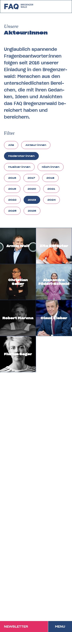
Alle (11, 144)
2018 (50, 177)
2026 (32, 210)
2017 (31, 177)
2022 (12, 199)
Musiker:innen (19, 166)
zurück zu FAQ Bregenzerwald (19, 6)
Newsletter (16, 626)
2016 (12, 177)
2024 (51, 199)
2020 (32, 188)
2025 (12, 210)
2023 (32, 199)
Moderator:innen (21, 155)
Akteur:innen (35, 144)
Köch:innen (50, 166)
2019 (12, 188)
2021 (51, 188)
